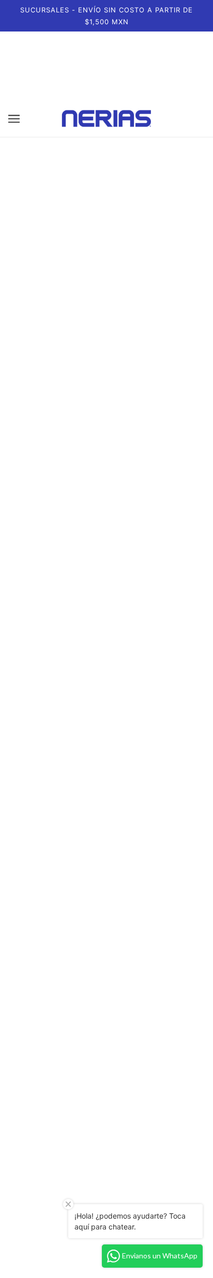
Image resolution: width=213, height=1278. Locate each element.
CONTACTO (106, 1086)
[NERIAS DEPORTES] (106, 118)
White (42, 385)
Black (24, 385)
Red (155, 701)
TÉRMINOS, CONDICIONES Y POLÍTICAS (106, 1097)
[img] (83, 1201)
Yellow (136, 701)
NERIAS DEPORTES (106, 1074)
